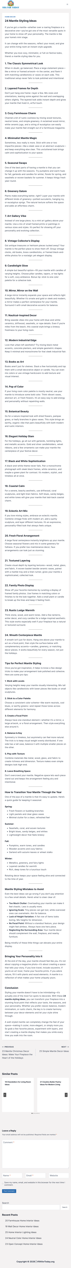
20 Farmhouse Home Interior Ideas (22, 1220)
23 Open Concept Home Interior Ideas (24, 1244)
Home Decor (10, 17)
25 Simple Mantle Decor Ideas (54, 1049)
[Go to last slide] (4, 1095)
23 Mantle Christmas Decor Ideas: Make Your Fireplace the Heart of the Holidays (17, 1052)
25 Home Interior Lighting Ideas (20, 1232)
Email (29, 1175)
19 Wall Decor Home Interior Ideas (22, 1226)
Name (7, 1175)
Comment (8, 1142)
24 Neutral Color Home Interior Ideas (23, 1238)
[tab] (33, 1113)
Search (5, 1203)
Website (54, 1175)
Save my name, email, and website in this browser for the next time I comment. (34, 1183)
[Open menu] (67, 4)
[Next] (66, 1095)
